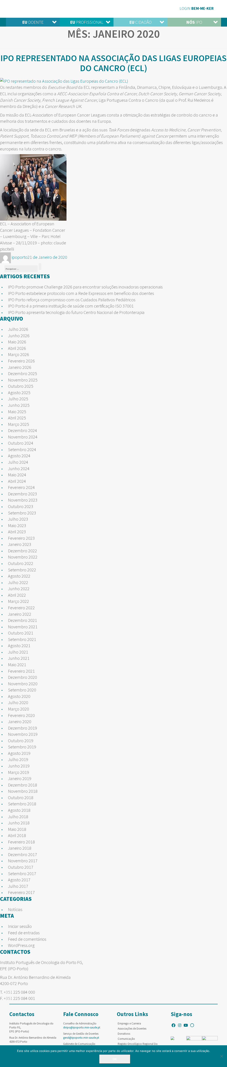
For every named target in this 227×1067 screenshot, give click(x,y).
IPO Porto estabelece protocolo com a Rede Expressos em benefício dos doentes (81, 293)
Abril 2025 (17, 418)
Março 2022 (18, 601)
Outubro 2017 (20, 867)
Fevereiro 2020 (21, 715)
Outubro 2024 (20, 443)
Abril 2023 (17, 531)
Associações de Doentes (132, 1028)
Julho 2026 (18, 329)
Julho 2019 (18, 759)
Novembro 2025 (22, 380)
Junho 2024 (18, 468)
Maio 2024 (17, 474)
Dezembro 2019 (22, 728)
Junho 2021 (18, 658)
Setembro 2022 (22, 569)
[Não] (221, 1056)
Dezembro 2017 (22, 854)
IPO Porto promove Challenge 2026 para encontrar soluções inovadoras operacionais (85, 287)
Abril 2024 (17, 481)
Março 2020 (18, 709)
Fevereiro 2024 (21, 487)
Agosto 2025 (19, 392)
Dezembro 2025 (22, 373)
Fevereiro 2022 (21, 607)
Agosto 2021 (19, 645)
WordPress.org (21, 945)
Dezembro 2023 (22, 494)
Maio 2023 (17, 525)
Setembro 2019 (22, 747)
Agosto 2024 (19, 455)
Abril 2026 (17, 348)
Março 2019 (18, 772)
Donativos (124, 1034)
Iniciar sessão (20, 926)
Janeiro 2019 (19, 778)
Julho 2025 (18, 398)
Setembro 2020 (22, 690)
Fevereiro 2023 (21, 538)
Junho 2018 (18, 823)
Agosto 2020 (19, 696)
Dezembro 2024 (22, 430)
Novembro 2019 (22, 734)
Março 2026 (18, 354)
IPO (194, 22)
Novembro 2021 (22, 626)
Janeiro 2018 (19, 848)
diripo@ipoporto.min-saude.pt (81, 1027)
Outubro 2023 (20, 506)
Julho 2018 (18, 816)
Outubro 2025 (20, 386)
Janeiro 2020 (19, 721)
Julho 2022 (18, 582)
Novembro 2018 (22, 791)
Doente (32, 22)
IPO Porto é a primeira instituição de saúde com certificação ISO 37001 (71, 306)
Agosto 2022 (19, 576)
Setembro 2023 (22, 513)
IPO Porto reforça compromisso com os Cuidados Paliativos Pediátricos (71, 299)
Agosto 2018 (19, 810)
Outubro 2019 (20, 740)
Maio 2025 (17, 411)
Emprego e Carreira (129, 1023)
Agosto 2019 (19, 753)
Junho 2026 (18, 335)
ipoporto (19, 257)
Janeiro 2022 (19, 614)
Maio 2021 (17, 664)
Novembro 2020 (22, 683)
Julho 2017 (18, 886)
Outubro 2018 (20, 797)
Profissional (86, 22)
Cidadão (140, 22)
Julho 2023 (18, 519)
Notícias (15, 909)
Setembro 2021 (22, 639)
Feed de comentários (27, 939)
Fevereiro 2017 (21, 892)
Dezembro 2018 (22, 785)
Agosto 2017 (19, 879)
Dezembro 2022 (22, 550)
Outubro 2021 (20, 633)
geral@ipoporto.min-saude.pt (81, 1038)
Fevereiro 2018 (21, 842)
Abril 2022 (17, 595)
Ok (115, 1059)
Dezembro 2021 (22, 620)
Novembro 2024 (22, 437)
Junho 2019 (18, 766)
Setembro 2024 (22, 449)
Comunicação (126, 1039)
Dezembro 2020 (22, 677)
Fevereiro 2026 (21, 361)
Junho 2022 (18, 588)
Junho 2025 (18, 405)
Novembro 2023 (22, 500)
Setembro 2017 (22, 873)
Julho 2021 (18, 652)
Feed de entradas (24, 932)
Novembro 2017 (22, 860)
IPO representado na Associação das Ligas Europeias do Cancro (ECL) (113, 63)
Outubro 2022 (20, 563)
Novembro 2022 (22, 557)
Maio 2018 (17, 829)
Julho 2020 (18, 702)
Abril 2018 (17, 835)
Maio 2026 (17, 342)
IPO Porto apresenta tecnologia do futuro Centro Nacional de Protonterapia (76, 312)
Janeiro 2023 (19, 544)
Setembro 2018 (22, 803)
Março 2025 (18, 424)
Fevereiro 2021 (21, 671)
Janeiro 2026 (19, 367)
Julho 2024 (18, 462)
